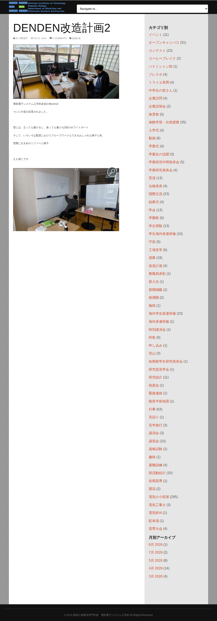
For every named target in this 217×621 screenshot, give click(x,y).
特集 (152, 337)
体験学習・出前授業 (164, 122)
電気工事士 (157, 505)
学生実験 (155, 226)
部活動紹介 (157, 473)
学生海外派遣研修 (162, 234)
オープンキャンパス (164, 42)
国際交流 (155, 194)
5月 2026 (156, 560)
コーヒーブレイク (162, 58)
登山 (152, 353)
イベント (155, 34)
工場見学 (155, 250)
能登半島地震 (159, 401)
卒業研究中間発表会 (164, 162)
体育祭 (154, 114)
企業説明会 (157, 106)
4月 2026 (156, 568)
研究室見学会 (159, 369)
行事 (152, 409)
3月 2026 (156, 576)
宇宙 (152, 242)
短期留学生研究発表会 (166, 361)
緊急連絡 (155, 393)
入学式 (154, 130)
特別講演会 (157, 329)
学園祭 (154, 218)
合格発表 (155, 186)
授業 (152, 258)
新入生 (154, 281)
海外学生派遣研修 (162, 313)
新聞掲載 (155, 290)
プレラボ (155, 74)
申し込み (155, 345)
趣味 (152, 457)
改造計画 (76, 38)
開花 (152, 489)
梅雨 (152, 305)
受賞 (152, 178)
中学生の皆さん (160, 90)
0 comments (60, 38)
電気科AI (155, 513)
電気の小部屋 (159, 497)
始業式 (154, 202)
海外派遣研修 (159, 321)
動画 (152, 138)
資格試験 (155, 449)
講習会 (154, 441)
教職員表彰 (157, 273)
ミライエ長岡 (159, 82)
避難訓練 (155, 465)
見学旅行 (155, 425)
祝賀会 (154, 385)
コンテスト (157, 50)
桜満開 (154, 297)
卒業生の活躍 (159, 154)
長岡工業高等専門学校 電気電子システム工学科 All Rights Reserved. (113, 615)
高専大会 (155, 528)
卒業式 (154, 146)
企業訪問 (155, 98)
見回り (154, 417)
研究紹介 (155, 377)
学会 (152, 210)
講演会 (154, 433)
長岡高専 (155, 481)
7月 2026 (156, 552)
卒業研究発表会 (160, 170)
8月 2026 (156, 544)
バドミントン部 (160, 66)
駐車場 (154, 521)
